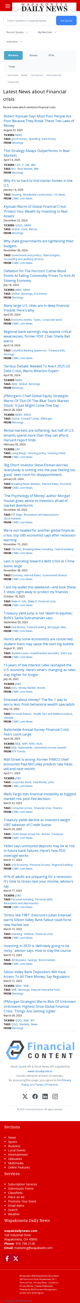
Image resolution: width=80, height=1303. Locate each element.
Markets (13, 55)
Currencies (37, 75)
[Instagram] (55, 1097)
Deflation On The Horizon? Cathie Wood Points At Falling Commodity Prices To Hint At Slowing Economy (39, 276)
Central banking (63, 549)
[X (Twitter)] (25, 1097)
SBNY (18, 986)
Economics (40, 293)
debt (14, 384)
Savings (32, 960)
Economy (65, 484)
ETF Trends (18, 751)
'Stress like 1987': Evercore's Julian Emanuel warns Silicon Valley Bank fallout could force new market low (37, 920)
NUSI (39, 744)
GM (27, 165)
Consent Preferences (17, 1301)
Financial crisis (47, 601)
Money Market (27, 688)
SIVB (26, 986)
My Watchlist (45, 32)
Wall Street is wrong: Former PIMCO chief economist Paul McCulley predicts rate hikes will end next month (38, 764)
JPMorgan (46, 418)
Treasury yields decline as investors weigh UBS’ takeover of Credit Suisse (37, 822)
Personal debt (43, 899)
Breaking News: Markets (25, 484)
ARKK (18, 290)
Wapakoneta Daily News (47, 1275)
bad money (49, 139)
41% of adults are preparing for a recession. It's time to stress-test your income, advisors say (38, 881)
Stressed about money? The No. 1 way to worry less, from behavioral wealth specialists (39, 702)
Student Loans (19, 653)
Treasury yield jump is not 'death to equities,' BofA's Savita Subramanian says (38, 615)
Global (15, 229)
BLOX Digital (38, 1292)
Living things (18, 453)
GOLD (18, 225)
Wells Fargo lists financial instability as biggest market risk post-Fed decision (40, 796)
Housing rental (56, 453)
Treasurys (57, 834)
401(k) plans (18, 960)
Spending (34, 139)
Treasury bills (56, 350)
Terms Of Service (46, 1085)
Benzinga (17, 143)
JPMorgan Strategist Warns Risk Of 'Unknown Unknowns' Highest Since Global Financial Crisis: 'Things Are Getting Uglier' (40, 1006)
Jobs (14, 688)
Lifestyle (9, 718)
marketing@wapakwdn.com (33, 1248)
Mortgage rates (57, 627)
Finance (57, 808)
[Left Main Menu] (7, 6)
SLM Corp (66, 653)
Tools (11, 66)
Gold (24, 229)
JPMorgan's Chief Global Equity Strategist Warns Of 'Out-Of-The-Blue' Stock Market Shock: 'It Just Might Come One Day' (36, 400)
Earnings (9, 354)
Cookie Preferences (44, 1286)
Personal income (40, 865)
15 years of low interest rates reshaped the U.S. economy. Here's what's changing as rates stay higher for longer (40, 670)
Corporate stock (52, 320)
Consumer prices (21, 808)
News (24, 75)
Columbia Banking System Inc (29, 350)
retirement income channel (50, 747)
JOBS (18, 684)
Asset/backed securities (44, 653)
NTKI (32, 744)
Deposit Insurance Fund (45, 990)
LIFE (17, 449)
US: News (59, 194)
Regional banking (62, 865)
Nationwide (25, 747)
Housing (16, 194)
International (53, 75)
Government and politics (26, 255)
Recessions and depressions (41, 514)
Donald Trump (30, 418)
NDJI (17, 744)
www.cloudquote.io (40, 1071)
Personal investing (22, 899)
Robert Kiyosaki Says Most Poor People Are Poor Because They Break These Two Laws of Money (39, 121)
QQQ (18, 1020)
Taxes (37, 320)
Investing (16, 934)
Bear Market (24, 169)
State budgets (51, 255)
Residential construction (37, 194)
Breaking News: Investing (38, 549)
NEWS (18, 135)
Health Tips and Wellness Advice (52, 714)
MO (13, 169)
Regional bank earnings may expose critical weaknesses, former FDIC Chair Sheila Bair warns (37, 336)
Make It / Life (18, 601)
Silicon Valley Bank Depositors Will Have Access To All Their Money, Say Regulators (37, 974)
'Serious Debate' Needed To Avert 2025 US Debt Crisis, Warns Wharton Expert (37, 368)
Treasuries (13, 81)
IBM (33, 165)
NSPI (25, 744)
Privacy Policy (40, 1282)
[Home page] (44, 7)
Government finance (54, 575)
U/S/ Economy (19, 865)
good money (19, 139)
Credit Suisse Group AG (25, 834)
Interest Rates (50, 484)
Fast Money (18, 627)
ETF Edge (16, 514)
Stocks (33, 55)
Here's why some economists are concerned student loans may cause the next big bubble (39, 641)
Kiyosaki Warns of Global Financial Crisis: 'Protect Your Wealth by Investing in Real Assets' (35, 211)
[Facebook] (35, 1097)
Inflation (29, 934)
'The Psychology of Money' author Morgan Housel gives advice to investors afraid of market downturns (37, 500)
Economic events (21, 320)
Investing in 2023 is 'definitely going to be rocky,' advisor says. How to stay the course (37, 948)
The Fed (16, 549)
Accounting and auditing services (24, 259)
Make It (32, 601)
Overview (12, 75)
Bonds (41, 688)
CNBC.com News (22, 198)
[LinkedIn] (45, 1097)
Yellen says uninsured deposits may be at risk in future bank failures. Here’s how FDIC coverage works (39, 851)
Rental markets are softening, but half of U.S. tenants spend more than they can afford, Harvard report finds (39, 435)
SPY (32, 1020)
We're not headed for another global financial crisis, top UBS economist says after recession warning (40, 535)
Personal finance (21, 714)
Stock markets (12, 518)
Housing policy (37, 453)
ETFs (51, 55)
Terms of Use (26, 1282)
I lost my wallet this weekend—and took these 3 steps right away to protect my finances (40, 589)
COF (17, 165)
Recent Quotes (15, 32)
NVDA (27, 415)
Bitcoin (33, 229)
